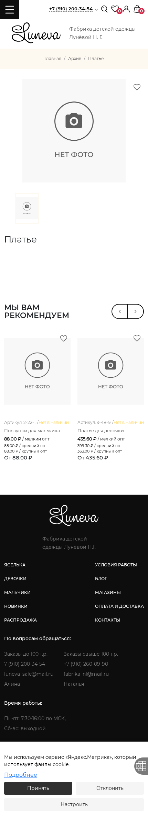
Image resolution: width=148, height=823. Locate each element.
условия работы (116, 564)
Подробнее (20, 775)
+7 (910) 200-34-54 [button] (71, 8)
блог (101, 578)
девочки (15, 578)
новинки (16, 606)
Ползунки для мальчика (32, 430)
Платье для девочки (100, 430)
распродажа (20, 620)
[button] (126, 8)
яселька (14, 564)
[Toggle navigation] (9, 9)
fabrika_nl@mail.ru (86, 674)
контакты (107, 620)
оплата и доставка (119, 606)
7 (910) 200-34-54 (24, 664)
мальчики (17, 592)
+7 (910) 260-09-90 (86, 664)
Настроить (74, 804)
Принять (38, 788)
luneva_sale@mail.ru (28, 674)
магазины (108, 592)
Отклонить (110, 788)
